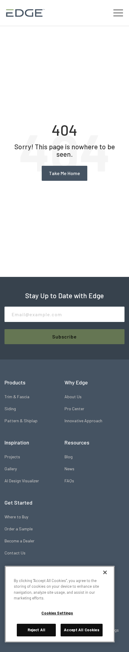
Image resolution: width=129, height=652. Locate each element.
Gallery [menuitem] (10, 468)
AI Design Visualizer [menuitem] (21, 480)
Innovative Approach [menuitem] (83, 420)
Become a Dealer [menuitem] (19, 540)
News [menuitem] (69, 468)
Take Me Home (64, 173)
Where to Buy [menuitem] (16, 516)
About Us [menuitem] (73, 396)
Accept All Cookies (81, 629)
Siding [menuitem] (10, 408)
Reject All (36, 629)
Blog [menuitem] (68, 456)
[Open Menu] (118, 13)
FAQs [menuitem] (69, 480)
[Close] (105, 572)
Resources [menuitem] (76, 442)
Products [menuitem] (15, 382)
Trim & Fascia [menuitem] (16, 396)
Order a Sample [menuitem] (18, 528)
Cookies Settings (57, 613)
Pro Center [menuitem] (74, 408)
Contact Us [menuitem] (15, 552)
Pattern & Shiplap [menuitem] (21, 420)
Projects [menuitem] (12, 456)
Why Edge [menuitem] (76, 382)
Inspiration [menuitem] (16, 442)
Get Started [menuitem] (18, 502)
